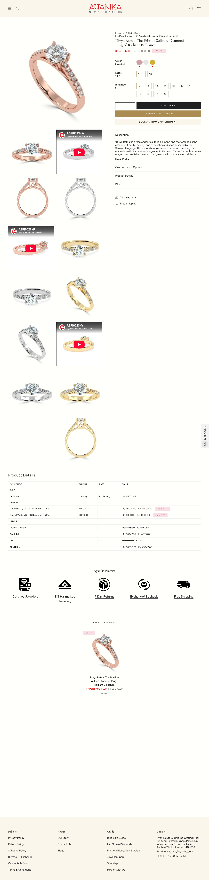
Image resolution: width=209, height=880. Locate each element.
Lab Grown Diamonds (119, 844)
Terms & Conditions (19, 869)
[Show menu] (9, 8)
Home (118, 33)
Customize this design (158, 113)
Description (122, 134)
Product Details (124, 175)
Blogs (61, 850)
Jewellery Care (116, 856)
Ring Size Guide (116, 837)
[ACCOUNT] (191, 8)
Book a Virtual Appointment (158, 122)
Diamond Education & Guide (123, 850)
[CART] (199, 8)
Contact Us (64, 844)
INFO (118, 184)
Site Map (112, 863)
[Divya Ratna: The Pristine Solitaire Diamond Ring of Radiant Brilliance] (104, 652)
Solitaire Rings (133, 33)
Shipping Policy (17, 850)
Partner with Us (116, 869)
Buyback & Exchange (20, 856)
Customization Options (128, 167)
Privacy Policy (16, 837)
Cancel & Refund (18, 863)
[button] (18, 8)
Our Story (63, 837)
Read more (122, 159)
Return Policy (16, 844)
